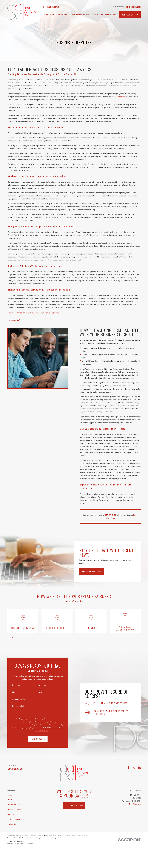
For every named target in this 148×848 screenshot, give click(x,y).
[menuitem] (10, 843)
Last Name (42, 685)
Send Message (38, 739)
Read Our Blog (89, 571)
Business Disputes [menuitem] (109, 14)
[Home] (21, 12)
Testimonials (53, 7)
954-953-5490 (133, 7)
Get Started (71, 805)
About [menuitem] (53, 14)
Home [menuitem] (46, 14)
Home (9, 795)
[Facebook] (128, 767)
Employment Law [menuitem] (64, 14)
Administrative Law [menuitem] (81, 14)
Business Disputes (14, 819)
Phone (14, 692)
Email (40, 692)
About (9, 800)
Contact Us (128, 14)
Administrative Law (14, 809)
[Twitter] (134, 767)
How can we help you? (20, 706)
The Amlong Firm (119, 97)
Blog (42, 7)
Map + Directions (134, 804)
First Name (16, 685)
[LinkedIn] (139, 767)
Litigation (10, 814)
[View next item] (13, 638)
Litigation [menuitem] (95, 14)
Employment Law (13, 805)
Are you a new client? (19, 699)
